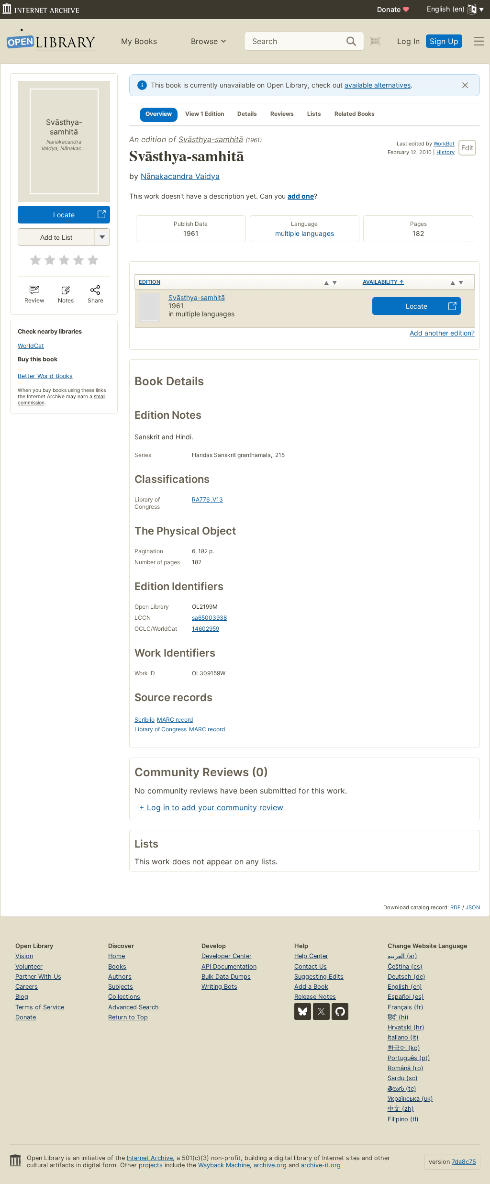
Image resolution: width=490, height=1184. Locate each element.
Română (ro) (405, 1068)
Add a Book (311, 986)
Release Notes (315, 996)
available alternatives (378, 85)
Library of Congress (160, 729)
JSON (473, 907)
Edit (467, 148)
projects (151, 1165)
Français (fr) (405, 1007)
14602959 (205, 628)
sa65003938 (209, 617)
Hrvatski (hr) (406, 1027)
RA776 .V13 (207, 499)
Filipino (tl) (403, 1119)
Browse (204, 41)
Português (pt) (409, 1057)
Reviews (282, 113)
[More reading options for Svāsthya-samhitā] (102, 237)
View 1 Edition (204, 113)
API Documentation (228, 966)
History (445, 152)
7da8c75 (464, 1161)
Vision (24, 956)
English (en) (405, 986)
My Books (139, 41)
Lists (314, 113)
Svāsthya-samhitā (210, 139)
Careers (26, 986)
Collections (124, 996)
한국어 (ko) (404, 1047)
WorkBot (444, 143)
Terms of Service (39, 1007)
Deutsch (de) (406, 976)
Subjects (120, 986)
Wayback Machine (224, 1165)
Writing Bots (219, 986)
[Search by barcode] (375, 41)
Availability (383, 282)
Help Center (311, 956)
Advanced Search (133, 1007)
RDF (455, 907)
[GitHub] (340, 1011)
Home (116, 956)
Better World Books (45, 376)
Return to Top (128, 1017)
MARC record (175, 719)
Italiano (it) (403, 1037)
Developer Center (226, 956)
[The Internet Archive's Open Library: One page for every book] (50, 41)
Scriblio (144, 719)
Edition (149, 282)
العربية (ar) (402, 956)
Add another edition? (442, 333)
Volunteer (29, 966)
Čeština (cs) (405, 966)
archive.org (270, 1165)
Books (117, 966)
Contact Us (310, 966)
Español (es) (406, 996)
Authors (120, 976)
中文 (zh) (401, 1108)
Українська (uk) (410, 1098)
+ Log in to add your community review (211, 807)
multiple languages (304, 233)
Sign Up (444, 41)
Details (247, 113)
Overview (158, 113)
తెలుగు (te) (402, 1088)
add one (301, 196)
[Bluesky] (302, 1011)
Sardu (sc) (403, 1078)
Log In (408, 41)
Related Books (354, 113)
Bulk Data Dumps (226, 976)
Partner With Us (38, 976)
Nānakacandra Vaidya (180, 176)
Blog (21, 996)
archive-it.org (321, 1165)
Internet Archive (150, 1158)
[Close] (465, 85)
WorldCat (31, 345)
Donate (393, 9)
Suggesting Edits (319, 976)
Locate (64, 215)
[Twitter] (321, 1011)
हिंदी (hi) (398, 1017)
